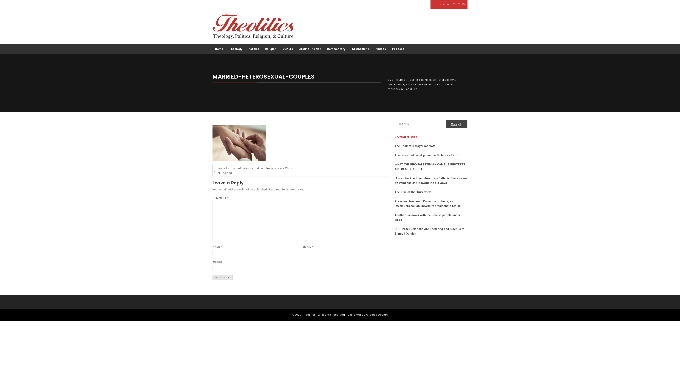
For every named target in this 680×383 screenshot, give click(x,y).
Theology (235, 49)
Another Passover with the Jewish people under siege (427, 217)
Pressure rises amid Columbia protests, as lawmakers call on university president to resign (428, 204)
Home (219, 49)
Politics (253, 49)
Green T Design (377, 315)
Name (217, 246)
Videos (381, 49)
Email (308, 246)
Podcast (398, 49)
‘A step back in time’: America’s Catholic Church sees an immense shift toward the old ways (431, 181)
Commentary (336, 49)
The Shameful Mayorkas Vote (415, 146)
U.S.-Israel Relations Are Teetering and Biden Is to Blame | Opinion (429, 231)
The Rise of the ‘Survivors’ (413, 192)
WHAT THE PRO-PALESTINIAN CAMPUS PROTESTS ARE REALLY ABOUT (430, 167)
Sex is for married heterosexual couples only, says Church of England (256, 171)
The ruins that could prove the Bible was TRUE (426, 155)
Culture (288, 49)
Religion (271, 49)
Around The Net (310, 49)
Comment (220, 198)
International (361, 49)
